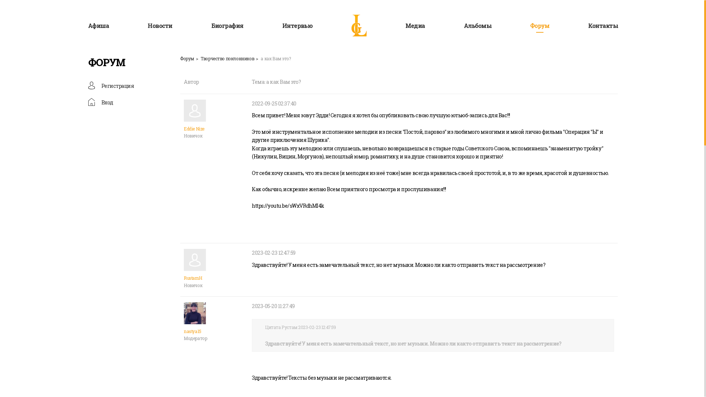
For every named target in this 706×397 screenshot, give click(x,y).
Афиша (98, 25)
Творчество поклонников (227, 58)
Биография (227, 25)
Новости (160, 25)
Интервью (297, 25)
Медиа (415, 25)
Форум (539, 25)
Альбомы (477, 25)
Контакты (603, 25)
